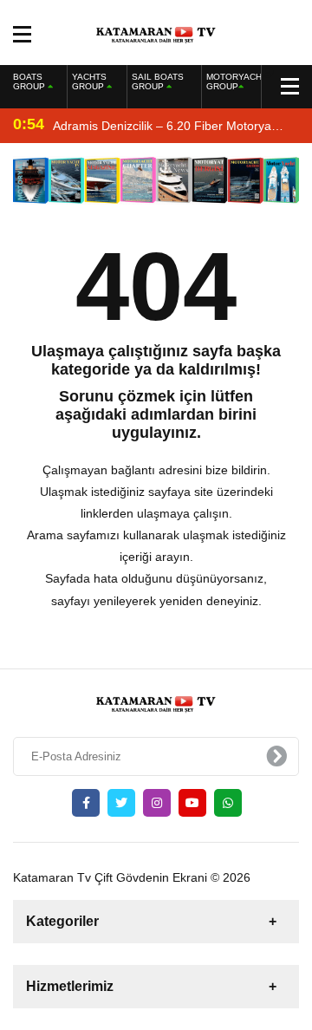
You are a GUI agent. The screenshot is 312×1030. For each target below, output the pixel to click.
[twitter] (121, 803)
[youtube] (192, 803)
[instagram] (157, 803)
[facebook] (86, 803)
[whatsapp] (228, 803)
